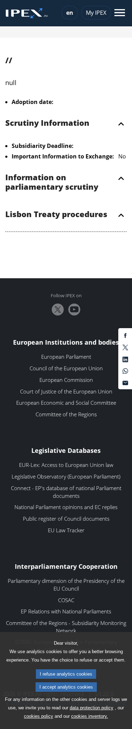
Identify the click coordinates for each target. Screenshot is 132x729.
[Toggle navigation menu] (120, 13)
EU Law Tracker (66, 530)
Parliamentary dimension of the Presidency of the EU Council (66, 584)
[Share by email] (125, 382)
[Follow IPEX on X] (58, 309)
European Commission (66, 379)
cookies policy (38, 716)
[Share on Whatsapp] (125, 371)
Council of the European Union (66, 368)
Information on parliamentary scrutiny (51, 182)
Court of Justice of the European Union (66, 391)
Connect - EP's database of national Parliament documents (66, 491)
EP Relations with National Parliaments (66, 611)
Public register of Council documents (66, 518)
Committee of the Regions (66, 414)
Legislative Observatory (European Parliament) (66, 476)
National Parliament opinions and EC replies (66, 506)
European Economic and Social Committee (66, 402)
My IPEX (96, 13)
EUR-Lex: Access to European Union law (66, 464)
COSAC (66, 600)
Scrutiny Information (47, 123)
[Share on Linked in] (125, 359)
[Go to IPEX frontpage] (27, 13)
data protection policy (91, 707)
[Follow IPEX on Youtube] (74, 309)
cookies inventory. (89, 716)
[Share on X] (125, 347)
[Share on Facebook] (125, 335)
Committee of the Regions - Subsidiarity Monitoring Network (66, 626)
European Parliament (66, 356)
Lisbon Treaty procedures (56, 215)
